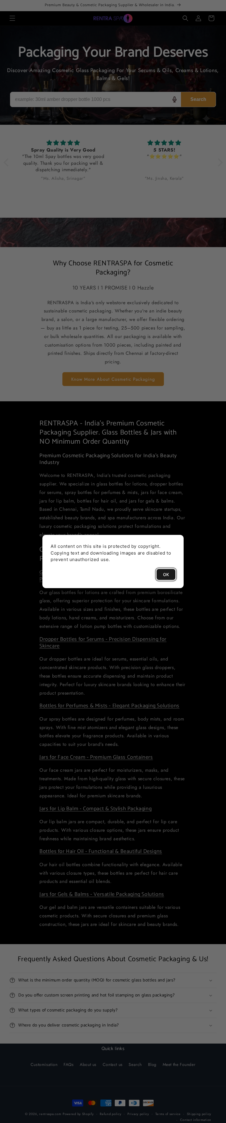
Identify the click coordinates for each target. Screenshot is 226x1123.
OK (166, 574)
